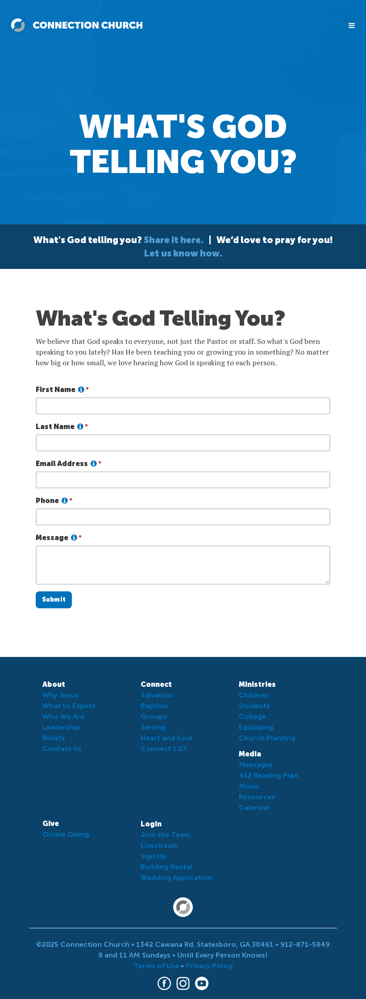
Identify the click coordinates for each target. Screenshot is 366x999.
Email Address (62, 463)
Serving (153, 727)
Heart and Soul (166, 738)
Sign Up (153, 856)
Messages (256, 764)
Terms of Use (156, 966)
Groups (154, 716)
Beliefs (53, 738)
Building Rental (167, 867)
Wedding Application (176, 877)
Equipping (256, 727)
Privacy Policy (209, 966)
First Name (55, 389)
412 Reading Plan (268, 775)
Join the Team (165, 834)
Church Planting (267, 738)
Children (254, 695)
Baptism (154, 706)
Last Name (55, 426)
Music (249, 786)
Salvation (157, 695)
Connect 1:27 (164, 748)
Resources (257, 797)
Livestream (159, 845)
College (252, 716)
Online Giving (65, 834)
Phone (47, 500)
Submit (54, 599)
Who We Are (63, 716)
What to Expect (69, 706)
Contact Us (62, 748)
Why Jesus (60, 695)
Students (254, 706)
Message (52, 537)
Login (151, 824)
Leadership (61, 727)
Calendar (254, 807)
